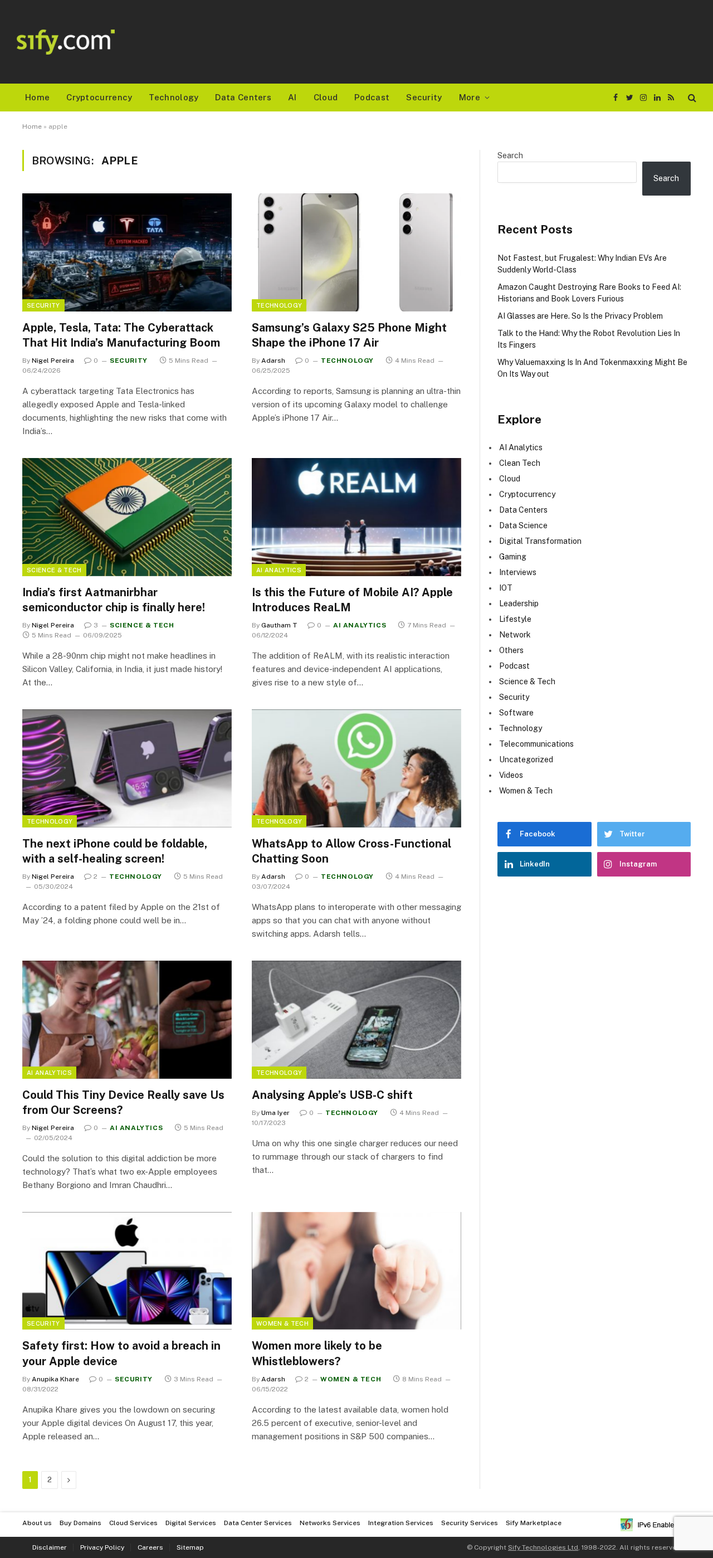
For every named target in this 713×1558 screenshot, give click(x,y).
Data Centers (243, 97)
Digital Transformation (540, 541)
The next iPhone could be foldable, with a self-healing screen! (114, 851)
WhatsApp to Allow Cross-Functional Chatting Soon (351, 851)
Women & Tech (282, 1323)
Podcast (371, 97)
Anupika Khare (55, 1379)
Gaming (512, 556)
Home (37, 97)
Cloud (326, 97)
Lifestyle (515, 619)
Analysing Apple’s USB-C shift (332, 1095)
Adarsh (273, 360)
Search (510, 155)
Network (515, 634)
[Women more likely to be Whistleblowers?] (356, 1271)
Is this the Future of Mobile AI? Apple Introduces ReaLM (352, 600)
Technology (173, 97)
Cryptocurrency (99, 97)
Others (511, 650)
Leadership (519, 603)
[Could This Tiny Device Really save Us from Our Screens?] (127, 1020)
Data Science (523, 525)
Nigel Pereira (53, 360)
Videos (511, 775)
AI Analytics (278, 570)
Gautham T (279, 625)
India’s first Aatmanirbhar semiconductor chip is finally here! (113, 600)
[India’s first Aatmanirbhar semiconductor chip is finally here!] (127, 517)
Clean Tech (519, 463)
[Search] (691, 97)
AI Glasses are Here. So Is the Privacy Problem (580, 315)
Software (516, 712)
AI (292, 97)
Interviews (517, 572)
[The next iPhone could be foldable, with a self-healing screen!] (127, 768)
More (469, 97)
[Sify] (66, 42)
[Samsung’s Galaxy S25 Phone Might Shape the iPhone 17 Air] (356, 252)
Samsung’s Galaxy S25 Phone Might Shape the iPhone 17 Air (349, 335)
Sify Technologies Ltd (543, 1547)
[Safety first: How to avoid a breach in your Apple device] (127, 1271)
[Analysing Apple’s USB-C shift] (356, 1020)
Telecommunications (536, 743)
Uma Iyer (275, 1113)
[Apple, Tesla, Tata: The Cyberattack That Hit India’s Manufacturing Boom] (127, 252)
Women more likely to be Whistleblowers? (317, 1353)
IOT (505, 587)
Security (424, 97)
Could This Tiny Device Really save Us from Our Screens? (123, 1102)
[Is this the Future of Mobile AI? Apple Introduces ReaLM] (356, 517)
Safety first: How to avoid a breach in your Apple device (121, 1353)
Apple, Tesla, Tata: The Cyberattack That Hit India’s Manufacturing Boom (121, 335)
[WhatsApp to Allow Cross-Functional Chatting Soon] (356, 768)
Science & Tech (54, 570)
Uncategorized (526, 759)
